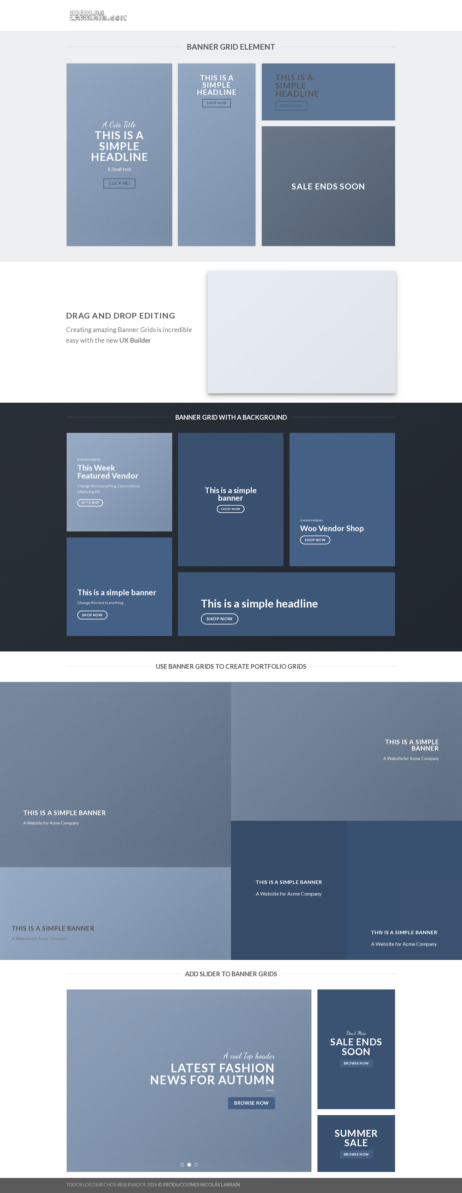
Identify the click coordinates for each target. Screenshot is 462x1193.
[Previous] (79, 1081)
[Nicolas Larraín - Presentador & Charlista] (97, 16)
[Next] (299, 1081)
